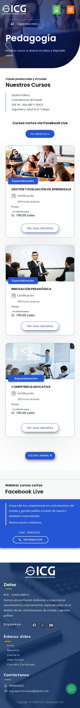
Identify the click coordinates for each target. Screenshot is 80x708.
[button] (24, 24)
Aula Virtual (15, 659)
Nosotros (13, 650)
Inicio (10, 645)
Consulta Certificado (21, 664)
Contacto (13, 654)
